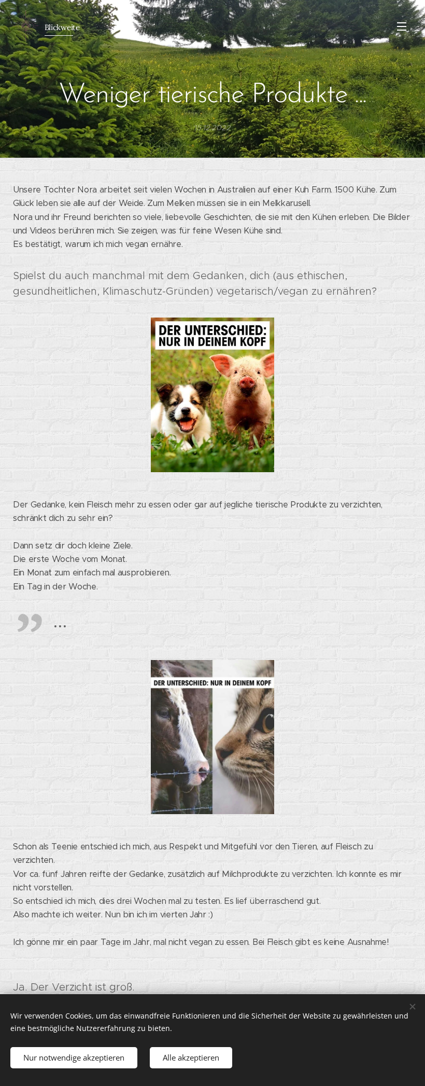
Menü (401, 26)
